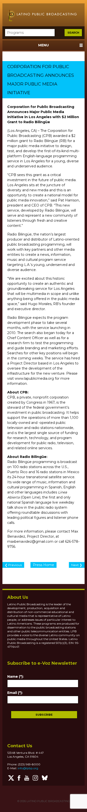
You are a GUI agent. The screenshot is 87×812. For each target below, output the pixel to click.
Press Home (43, 565)
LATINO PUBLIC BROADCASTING (48, 801)
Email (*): (15, 693)
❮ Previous (13, 565)
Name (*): (15, 676)
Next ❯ (76, 565)
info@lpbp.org (28, 768)
